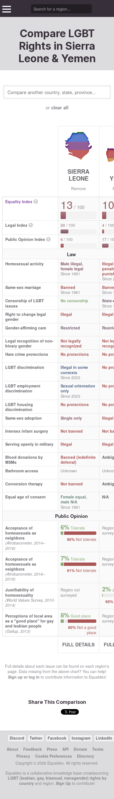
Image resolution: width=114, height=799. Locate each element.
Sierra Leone (78, 174)
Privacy (23, 756)
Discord (17, 738)
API (65, 749)
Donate (80, 749)
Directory (85, 756)
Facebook (57, 738)
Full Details (78, 644)
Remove (78, 188)
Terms (97, 749)
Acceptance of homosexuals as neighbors (20, 533)
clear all (60, 107)
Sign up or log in (24, 677)
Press (52, 749)
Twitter (36, 738)
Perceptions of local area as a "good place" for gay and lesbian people (29, 621)
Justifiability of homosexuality (19, 592)
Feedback (32, 749)
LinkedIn (104, 738)
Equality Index (18, 201)
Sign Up (63, 783)
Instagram (81, 738)
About (12, 749)
